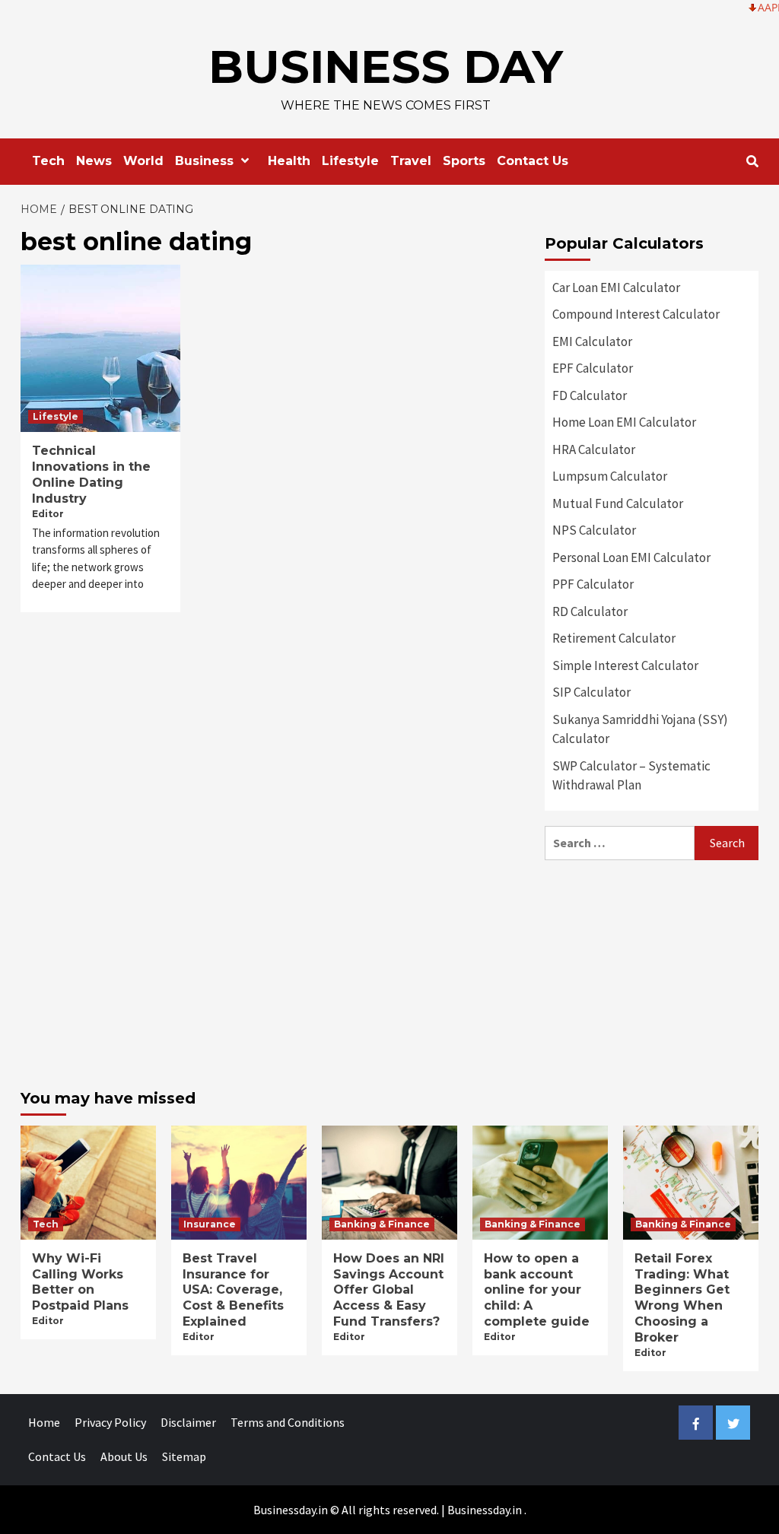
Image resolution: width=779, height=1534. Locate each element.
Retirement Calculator (614, 638)
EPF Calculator (592, 368)
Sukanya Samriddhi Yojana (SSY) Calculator (640, 729)
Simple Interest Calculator (625, 665)
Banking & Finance (382, 1224)
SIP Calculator (591, 692)
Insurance (209, 1224)
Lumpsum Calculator (609, 476)
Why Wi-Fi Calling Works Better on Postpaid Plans (80, 1282)
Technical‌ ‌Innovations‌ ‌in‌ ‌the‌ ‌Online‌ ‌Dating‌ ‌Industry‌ (91, 474)
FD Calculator (589, 395)
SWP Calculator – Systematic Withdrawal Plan (631, 775)
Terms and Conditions (288, 1422)
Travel (410, 161)
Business (204, 161)
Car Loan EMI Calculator (616, 287)
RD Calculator (590, 611)
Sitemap (184, 1456)
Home (44, 1422)
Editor (48, 513)
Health (289, 161)
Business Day (385, 66)
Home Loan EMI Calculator (624, 422)
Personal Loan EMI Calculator (631, 557)
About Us (124, 1456)
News (94, 161)
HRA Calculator (593, 449)
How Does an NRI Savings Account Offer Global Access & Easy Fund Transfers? (388, 1290)
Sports (464, 161)
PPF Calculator (593, 584)
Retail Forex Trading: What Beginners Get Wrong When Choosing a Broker (682, 1298)
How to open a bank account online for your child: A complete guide (537, 1290)
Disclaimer (188, 1422)
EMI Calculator (592, 341)
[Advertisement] (651, 970)
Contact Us (532, 161)
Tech (48, 161)
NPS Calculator (594, 530)
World (143, 161)
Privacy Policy (110, 1422)
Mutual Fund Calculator (617, 503)
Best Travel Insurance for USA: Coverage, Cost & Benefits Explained (233, 1290)
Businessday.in (484, 1509)
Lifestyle (350, 161)
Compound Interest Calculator (636, 314)
